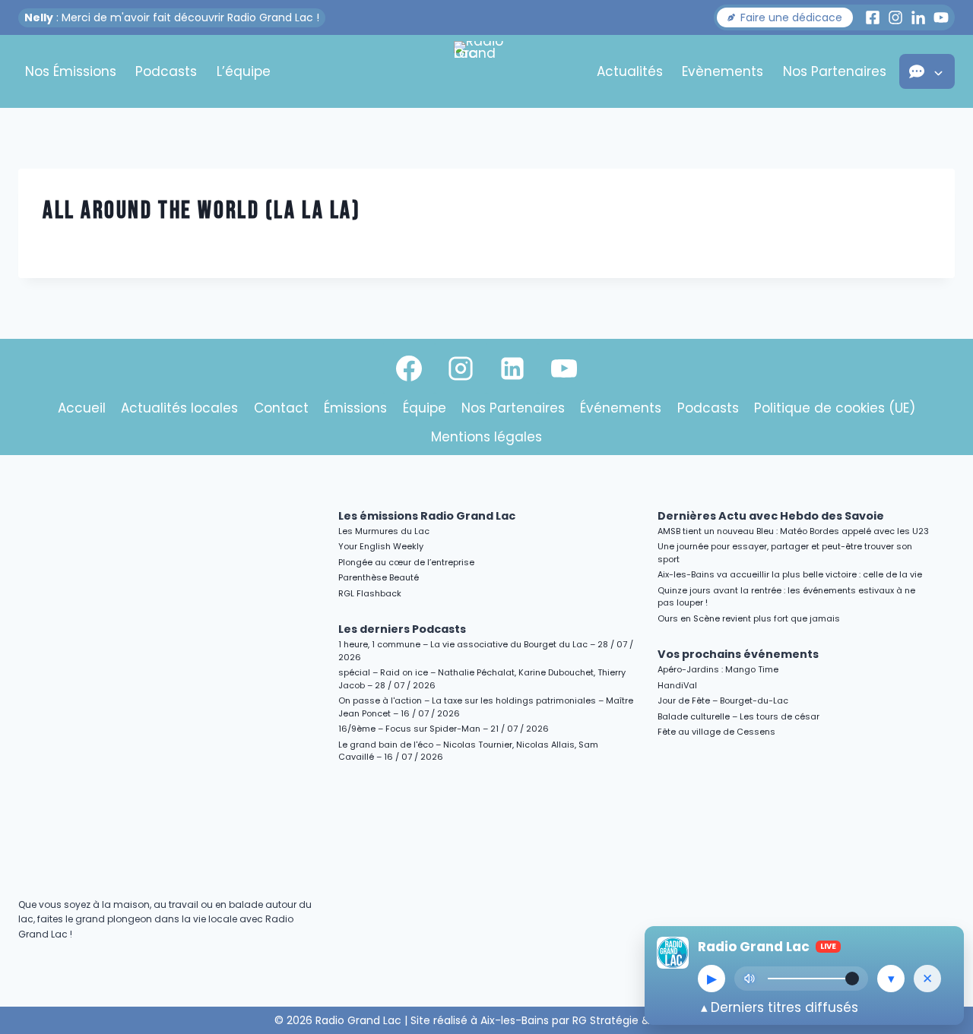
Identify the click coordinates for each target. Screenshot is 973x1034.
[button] (785, 17)
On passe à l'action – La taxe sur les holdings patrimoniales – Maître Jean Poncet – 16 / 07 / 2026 (485, 706)
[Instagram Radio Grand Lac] (895, 17)
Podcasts (166, 71)
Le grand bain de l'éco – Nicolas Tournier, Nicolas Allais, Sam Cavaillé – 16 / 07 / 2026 (468, 751)
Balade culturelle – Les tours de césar (738, 716)
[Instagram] (460, 368)
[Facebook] (409, 368)
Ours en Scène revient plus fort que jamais (749, 618)
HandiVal (677, 685)
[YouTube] (564, 368)
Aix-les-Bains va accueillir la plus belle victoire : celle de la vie (790, 574)
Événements (620, 408)
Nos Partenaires (834, 71)
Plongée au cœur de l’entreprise (406, 562)
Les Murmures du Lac (383, 531)
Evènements (722, 71)
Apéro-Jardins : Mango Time (718, 669)
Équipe (424, 408)
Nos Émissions (70, 71)
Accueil (82, 408)
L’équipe (244, 71)
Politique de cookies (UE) (834, 408)
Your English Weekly (380, 546)
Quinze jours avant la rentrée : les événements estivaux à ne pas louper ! (786, 596)
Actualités (630, 71)
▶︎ (712, 978)
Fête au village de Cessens (716, 732)
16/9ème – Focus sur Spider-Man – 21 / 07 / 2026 (443, 729)
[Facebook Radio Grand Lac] (872, 17)
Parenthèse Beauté (378, 577)
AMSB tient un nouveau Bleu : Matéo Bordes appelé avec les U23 (793, 531)
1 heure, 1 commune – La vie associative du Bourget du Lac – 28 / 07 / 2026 (485, 650)
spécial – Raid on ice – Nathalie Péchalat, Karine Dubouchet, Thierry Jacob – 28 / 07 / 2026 (482, 678)
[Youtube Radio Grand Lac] (941, 17)
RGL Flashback (369, 593)
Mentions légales (486, 437)
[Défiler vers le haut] (944, 891)
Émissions (355, 408)
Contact (281, 408)
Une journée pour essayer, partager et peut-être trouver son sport (785, 552)
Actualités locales (179, 408)
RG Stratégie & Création (635, 1020)
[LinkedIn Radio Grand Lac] (918, 17)
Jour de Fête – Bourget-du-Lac (723, 700)
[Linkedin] (512, 368)
